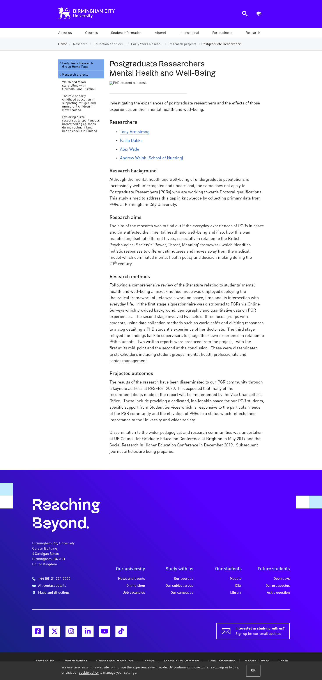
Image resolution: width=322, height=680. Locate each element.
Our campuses (182, 593)
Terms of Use (44, 661)
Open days (282, 579)
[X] (54, 631)
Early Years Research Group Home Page (77, 65)
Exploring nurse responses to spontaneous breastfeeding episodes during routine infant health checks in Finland (81, 124)
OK (253, 670)
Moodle (236, 579)
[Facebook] (38, 631)
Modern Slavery (257, 661)
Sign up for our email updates (260, 631)
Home (62, 44)
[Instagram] (71, 631)
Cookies (149, 661)
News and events (131, 579)
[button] (65, 33)
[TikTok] (121, 631)
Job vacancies (134, 593)
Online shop (135, 586)
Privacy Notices (75, 661)
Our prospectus (277, 586)
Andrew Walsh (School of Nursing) (151, 158)
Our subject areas (179, 586)
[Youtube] (104, 631)
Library (236, 593)
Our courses (183, 579)
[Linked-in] (88, 631)
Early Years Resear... (147, 44)
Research (80, 44)
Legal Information (222, 661)
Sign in (283, 661)
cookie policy (89, 673)
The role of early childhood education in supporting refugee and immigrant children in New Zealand (79, 103)
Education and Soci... (109, 44)
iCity (238, 586)
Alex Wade (129, 149)
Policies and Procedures (115, 661)
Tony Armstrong (134, 132)
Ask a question (278, 593)
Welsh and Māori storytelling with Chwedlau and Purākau (79, 85)
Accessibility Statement (181, 661)
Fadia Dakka (131, 141)
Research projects (182, 44)
